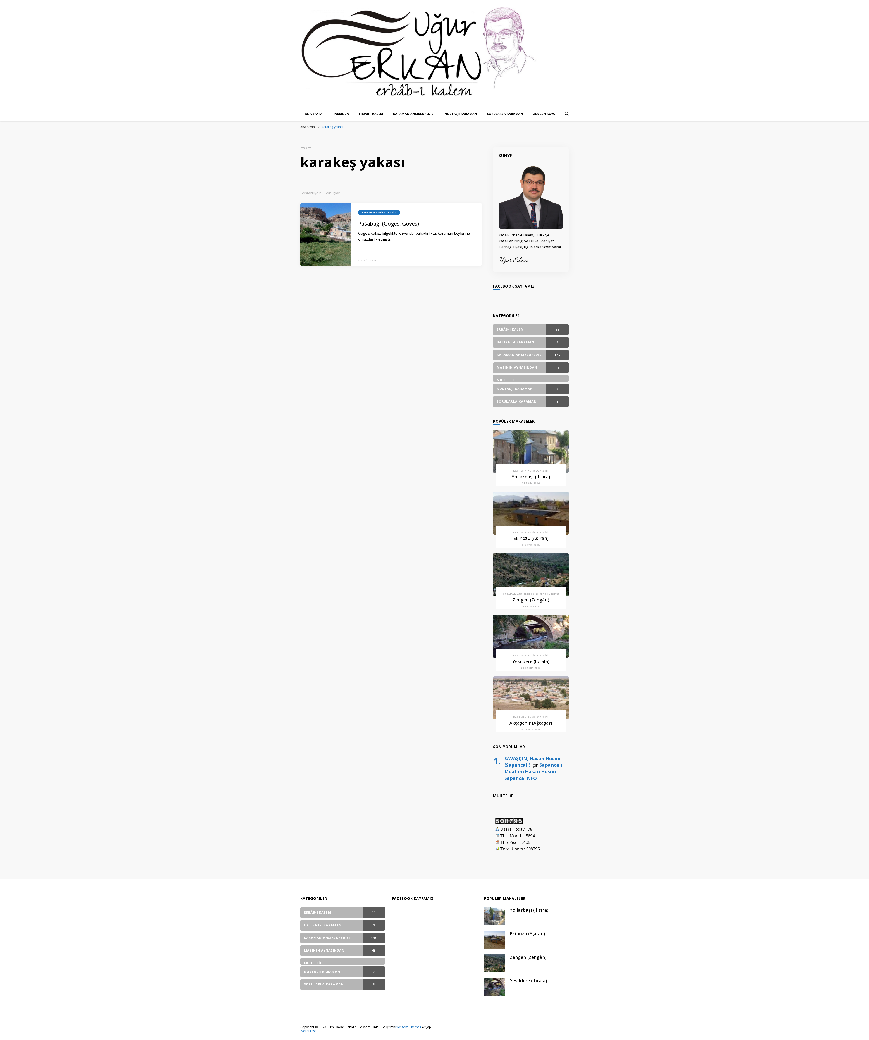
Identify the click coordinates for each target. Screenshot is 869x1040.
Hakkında (340, 114)
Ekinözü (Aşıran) (531, 538)
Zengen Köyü (544, 114)
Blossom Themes (408, 1027)
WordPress (308, 1031)
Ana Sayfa (313, 114)
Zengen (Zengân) (531, 600)
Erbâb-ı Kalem (371, 114)
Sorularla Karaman (505, 114)
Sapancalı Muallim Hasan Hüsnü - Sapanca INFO (533, 771)
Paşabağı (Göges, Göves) (388, 223)
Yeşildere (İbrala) (530, 661)
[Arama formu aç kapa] (567, 114)
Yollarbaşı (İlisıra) (531, 477)
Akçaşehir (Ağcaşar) (530, 723)
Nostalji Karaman (460, 114)
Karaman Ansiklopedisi (413, 114)
